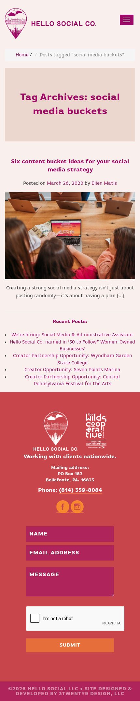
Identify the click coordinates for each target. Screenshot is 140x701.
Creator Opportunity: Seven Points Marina (72, 369)
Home (22, 54)
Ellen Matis (104, 183)
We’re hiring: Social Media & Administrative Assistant (72, 334)
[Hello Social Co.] (50, 22)
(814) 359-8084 (80, 490)
